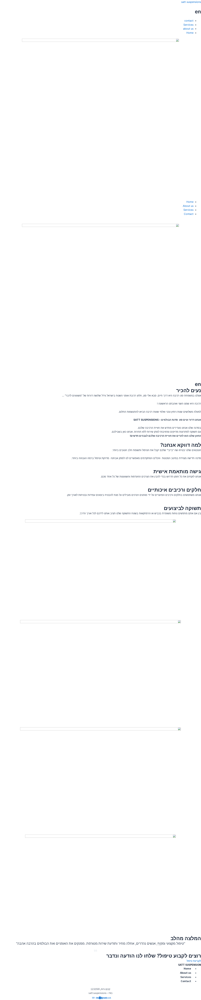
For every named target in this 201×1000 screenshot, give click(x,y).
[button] (100, 17)
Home (189, 32)
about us (188, 28)
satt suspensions (191, 1)
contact (188, 20)
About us (188, 205)
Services (188, 24)
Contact (188, 213)
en (198, 11)
